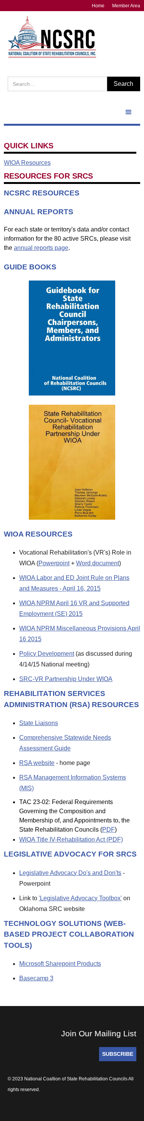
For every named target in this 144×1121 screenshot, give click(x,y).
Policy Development (46, 653)
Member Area (126, 5)
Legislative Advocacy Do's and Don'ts (70, 873)
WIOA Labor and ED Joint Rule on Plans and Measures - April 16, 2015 (74, 583)
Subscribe (117, 1054)
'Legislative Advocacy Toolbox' (80, 898)
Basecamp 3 (36, 978)
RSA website (37, 763)
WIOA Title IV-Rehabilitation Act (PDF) (71, 839)
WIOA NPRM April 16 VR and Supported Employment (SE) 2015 (74, 608)
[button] (128, 112)
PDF (108, 829)
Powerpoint (54, 563)
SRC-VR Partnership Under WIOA (66, 679)
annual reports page (41, 248)
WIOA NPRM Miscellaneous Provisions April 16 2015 (79, 633)
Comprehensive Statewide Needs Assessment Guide (65, 743)
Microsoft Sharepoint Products (60, 963)
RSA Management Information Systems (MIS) (72, 782)
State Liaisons (38, 723)
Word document (97, 563)
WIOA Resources (27, 162)
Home (98, 5)
